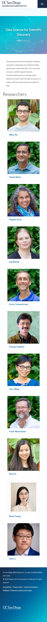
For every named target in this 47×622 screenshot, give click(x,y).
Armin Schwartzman (18, 304)
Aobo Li (12, 558)
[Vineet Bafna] (23, 158)
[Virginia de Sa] (23, 200)
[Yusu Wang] (23, 370)
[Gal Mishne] (23, 242)
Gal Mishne (14, 261)
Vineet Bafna (15, 177)
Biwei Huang (15, 516)
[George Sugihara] (23, 327)
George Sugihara (16, 346)
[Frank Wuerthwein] (23, 412)
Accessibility (7, 587)
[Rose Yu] (23, 454)
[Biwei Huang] (23, 497)
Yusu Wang (14, 389)
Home (19, 40)
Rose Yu (12, 473)
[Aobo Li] (23, 539)
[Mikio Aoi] (23, 115)
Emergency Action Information (21, 590)
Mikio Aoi (13, 134)
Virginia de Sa (15, 219)
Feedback (6, 590)
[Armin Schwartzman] (23, 285)
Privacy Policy (18, 587)
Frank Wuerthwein (17, 431)
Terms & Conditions (31, 587)
